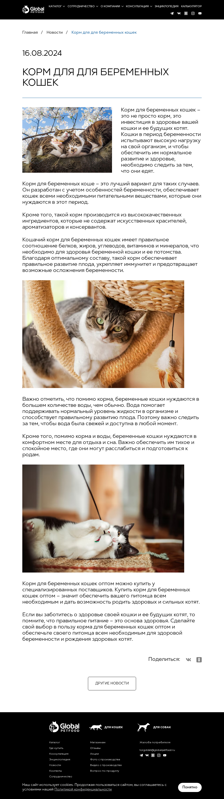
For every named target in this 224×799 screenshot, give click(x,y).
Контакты (55, 770)
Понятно (189, 787)
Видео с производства (106, 765)
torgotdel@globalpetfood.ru (157, 750)
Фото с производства (105, 759)
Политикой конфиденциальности (83, 789)
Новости (54, 33)
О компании (110, 6)
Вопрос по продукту (104, 770)
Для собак (162, 727)
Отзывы (95, 748)
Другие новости (112, 683)
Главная (30, 33)
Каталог (55, 6)
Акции (94, 753)
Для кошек (113, 727)
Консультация (137, 6)
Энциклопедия (166, 6)
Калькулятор (191, 6)
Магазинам (97, 742)
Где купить (56, 748)
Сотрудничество (81, 6)
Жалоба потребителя (155, 742)
